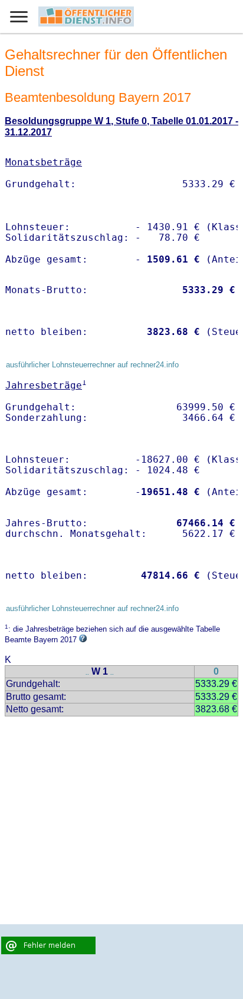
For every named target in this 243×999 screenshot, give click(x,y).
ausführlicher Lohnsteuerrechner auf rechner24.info (92, 364)
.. (87, 672)
